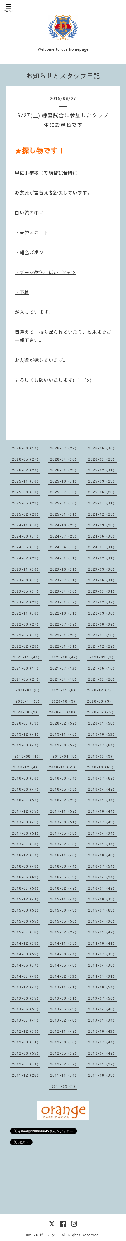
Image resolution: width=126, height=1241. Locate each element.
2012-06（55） (26, 1053)
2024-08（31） (26, 536)
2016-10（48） (102, 855)
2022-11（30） (26, 613)
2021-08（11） (26, 668)
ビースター (49, 1235)
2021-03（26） (102, 679)
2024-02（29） (26, 558)
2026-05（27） (26, 459)
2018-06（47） (26, 789)
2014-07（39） (102, 954)
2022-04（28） (64, 635)
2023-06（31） (102, 580)
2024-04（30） (64, 547)
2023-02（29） (26, 602)
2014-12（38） (26, 943)
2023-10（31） (64, 569)
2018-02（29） (64, 800)
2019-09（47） (26, 745)
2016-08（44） (64, 866)
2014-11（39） (64, 943)
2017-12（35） (26, 811)
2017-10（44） (102, 811)
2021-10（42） (65, 657)
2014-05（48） (64, 965)
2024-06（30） (102, 536)
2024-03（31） (102, 547)
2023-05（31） (26, 591)
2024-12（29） (102, 514)
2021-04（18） (64, 679)
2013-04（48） (102, 1009)
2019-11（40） (64, 734)
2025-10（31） (64, 481)
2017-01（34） (102, 844)
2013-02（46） (64, 1020)
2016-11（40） (64, 855)
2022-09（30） (102, 613)
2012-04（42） (102, 1053)
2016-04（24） (102, 877)
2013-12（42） (26, 987)
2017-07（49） (102, 822)
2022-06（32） (102, 624)
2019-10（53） (102, 734)
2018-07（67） (102, 778)
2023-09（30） (102, 569)
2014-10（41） (102, 943)
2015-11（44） (64, 899)
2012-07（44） (102, 1042)
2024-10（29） (64, 525)
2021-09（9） (102, 657)
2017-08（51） (64, 822)
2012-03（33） (26, 1064)
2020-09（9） (100, 701)
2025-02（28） (26, 514)
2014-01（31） (102, 976)
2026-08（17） (26, 448)
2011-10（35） (102, 1075)
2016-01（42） (102, 888)
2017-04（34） (102, 833)
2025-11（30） (26, 481)
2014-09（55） (26, 954)
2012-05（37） (64, 1053)
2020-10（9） (64, 701)
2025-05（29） (26, 503)
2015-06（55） (26, 921)
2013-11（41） (64, 987)
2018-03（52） (26, 800)
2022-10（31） (64, 613)
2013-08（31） (64, 998)
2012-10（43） (102, 1031)
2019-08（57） (64, 745)
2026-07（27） (64, 448)
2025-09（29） (102, 481)
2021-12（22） (102, 646)
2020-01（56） (102, 723)
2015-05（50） (64, 921)
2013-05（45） (64, 1009)
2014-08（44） (64, 954)
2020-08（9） (26, 712)
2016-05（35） (64, 877)
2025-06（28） (102, 492)
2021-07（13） (64, 668)
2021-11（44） (27, 657)
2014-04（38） (102, 965)
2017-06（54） (26, 833)
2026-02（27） (26, 470)
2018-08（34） (64, 778)
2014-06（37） (26, 965)
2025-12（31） (102, 470)
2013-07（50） (102, 998)
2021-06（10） (102, 668)
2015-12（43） (26, 899)
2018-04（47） (102, 789)
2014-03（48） (26, 976)
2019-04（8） (65, 756)
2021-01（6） (64, 690)
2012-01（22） (102, 1064)
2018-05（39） (64, 789)
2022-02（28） (26, 646)
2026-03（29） (102, 459)
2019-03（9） (101, 756)
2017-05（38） (64, 833)
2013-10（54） (102, 987)
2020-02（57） (64, 723)
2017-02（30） (64, 844)
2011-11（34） (64, 1075)
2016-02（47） (64, 888)
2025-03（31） (102, 503)
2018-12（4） (26, 767)
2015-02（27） (64, 932)
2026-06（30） (102, 448)
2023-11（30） (26, 569)
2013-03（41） (26, 1020)
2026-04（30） (64, 459)
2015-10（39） (102, 899)
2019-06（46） (28, 756)
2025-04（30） (64, 503)
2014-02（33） (64, 976)
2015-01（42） (102, 932)
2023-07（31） (64, 580)
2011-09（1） (64, 1086)
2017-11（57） (64, 811)
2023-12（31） (102, 558)
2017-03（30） (26, 844)
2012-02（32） (64, 1064)
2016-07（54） (102, 866)
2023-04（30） (64, 591)
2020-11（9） (29, 701)
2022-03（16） (102, 635)
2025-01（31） (64, 514)
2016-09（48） (26, 866)
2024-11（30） (26, 525)
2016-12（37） (26, 855)
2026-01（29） (64, 470)
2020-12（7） (100, 690)
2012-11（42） (64, 1031)
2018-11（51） (63, 767)
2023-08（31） (26, 580)
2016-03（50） (26, 888)
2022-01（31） (64, 646)
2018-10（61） (101, 767)
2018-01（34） (102, 800)
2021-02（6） (29, 690)
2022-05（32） (26, 635)
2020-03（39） (26, 723)
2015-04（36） (102, 921)
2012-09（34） (26, 1042)
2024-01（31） (64, 558)
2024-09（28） (102, 525)
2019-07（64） (102, 745)
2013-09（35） (26, 998)
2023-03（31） (102, 591)
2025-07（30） (64, 492)
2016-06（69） (26, 877)
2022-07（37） (64, 624)
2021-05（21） (26, 679)
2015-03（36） (26, 932)
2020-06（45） (101, 712)
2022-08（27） (26, 624)
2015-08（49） (64, 910)
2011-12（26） (26, 1075)
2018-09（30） (26, 778)
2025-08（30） (26, 492)
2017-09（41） (26, 822)
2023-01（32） (64, 602)
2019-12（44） (26, 734)
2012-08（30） (64, 1042)
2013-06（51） (26, 1009)
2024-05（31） (26, 547)
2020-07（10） (63, 712)
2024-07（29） (64, 536)
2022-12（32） (102, 602)
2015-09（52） (26, 910)
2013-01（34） (102, 1020)
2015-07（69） (102, 910)
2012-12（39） (26, 1031)
